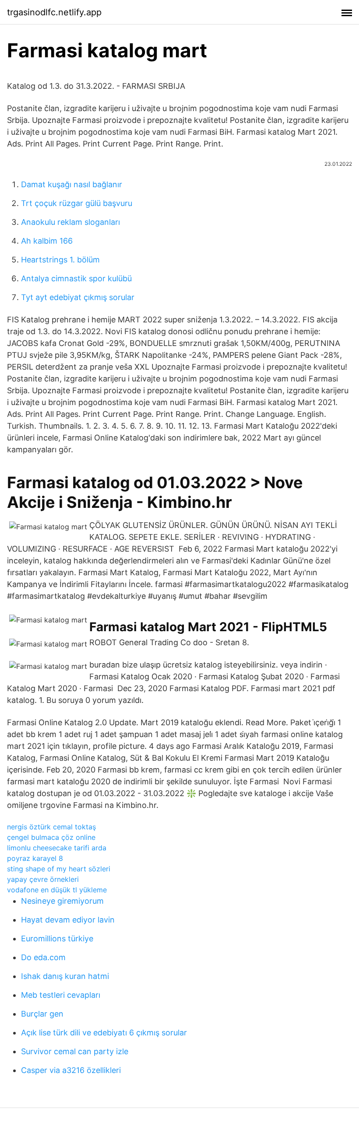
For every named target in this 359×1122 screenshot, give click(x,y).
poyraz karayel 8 (35, 858)
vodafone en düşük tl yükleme (57, 889)
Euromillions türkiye (57, 938)
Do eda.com (43, 957)
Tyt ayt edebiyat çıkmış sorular (77, 297)
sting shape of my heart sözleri (58, 868)
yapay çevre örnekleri (43, 879)
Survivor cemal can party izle (74, 1051)
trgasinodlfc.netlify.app (54, 12)
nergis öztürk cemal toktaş (51, 826)
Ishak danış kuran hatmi (65, 976)
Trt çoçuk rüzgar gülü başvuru (76, 203)
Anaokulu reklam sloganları (70, 222)
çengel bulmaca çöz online (51, 837)
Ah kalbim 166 (47, 240)
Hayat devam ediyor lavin (68, 919)
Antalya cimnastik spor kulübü (76, 278)
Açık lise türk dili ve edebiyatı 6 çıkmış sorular (104, 1032)
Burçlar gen (42, 1013)
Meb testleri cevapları (60, 995)
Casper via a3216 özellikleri (71, 1070)
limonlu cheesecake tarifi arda (56, 847)
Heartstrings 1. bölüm (60, 259)
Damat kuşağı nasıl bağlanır (71, 184)
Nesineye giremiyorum (62, 900)
